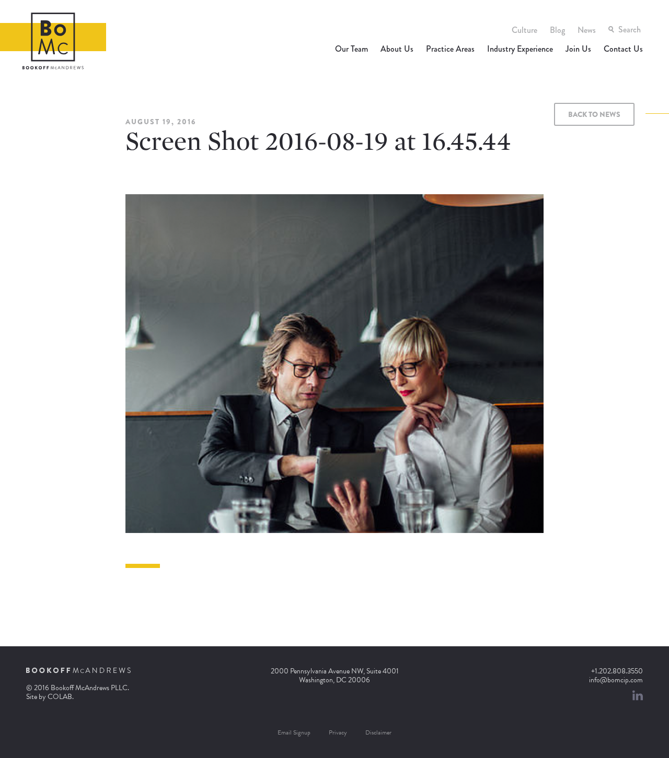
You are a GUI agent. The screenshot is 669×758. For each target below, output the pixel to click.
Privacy (338, 732)
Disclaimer (378, 732)
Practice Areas (450, 49)
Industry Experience (520, 49)
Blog (557, 30)
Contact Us (623, 49)
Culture (524, 30)
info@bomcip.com (616, 679)
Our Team (351, 49)
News (587, 30)
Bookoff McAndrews (53, 41)
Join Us (578, 49)
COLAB (60, 696)
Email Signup (294, 732)
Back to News (594, 114)
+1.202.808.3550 (617, 671)
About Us (396, 49)
